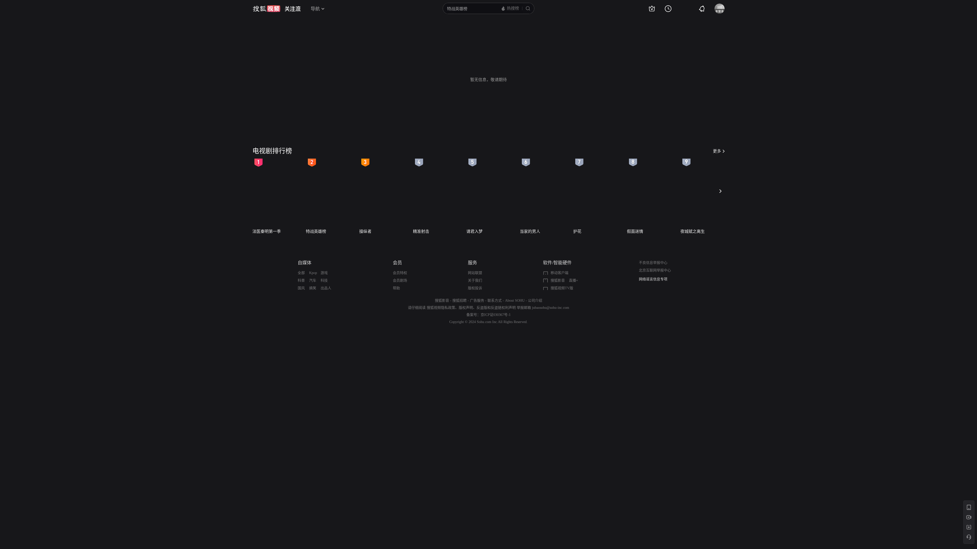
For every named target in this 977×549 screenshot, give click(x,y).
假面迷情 (635, 231)
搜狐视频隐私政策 (441, 308)
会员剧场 (400, 280)
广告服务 (477, 300)
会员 (397, 262)
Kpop (313, 273)
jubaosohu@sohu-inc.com (550, 308)
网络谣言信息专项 (653, 279)
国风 (301, 288)
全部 (301, 273)
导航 (315, 9)
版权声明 (466, 308)
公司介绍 (535, 300)
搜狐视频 (266, 8)
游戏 (324, 273)
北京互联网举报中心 (655, 270)
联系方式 (494, 300)
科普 (301, 280)
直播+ (573, 280)
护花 (577, 231)
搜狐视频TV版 (562, 288)
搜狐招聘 (459, 300)
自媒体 (304, 262)
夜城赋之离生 (692, 231)
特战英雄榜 (316, 231)
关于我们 (475, 280)
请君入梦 (474, 231)
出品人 (326, 288)
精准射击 (421, 231)
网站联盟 (475, 273)
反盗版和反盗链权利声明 (496, 308)
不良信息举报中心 (653, 263)
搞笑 (312, 288)
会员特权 (400, 273)
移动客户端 (559, 273)
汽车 (312, 280)
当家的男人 (530, 231)
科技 (324, 280)
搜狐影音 (558, 280)
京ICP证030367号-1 (496, 315)
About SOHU (515, 300)
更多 (717, 151)
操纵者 (365, 231)
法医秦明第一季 (266, 231)
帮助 (396, 288)
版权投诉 (475, 288)
